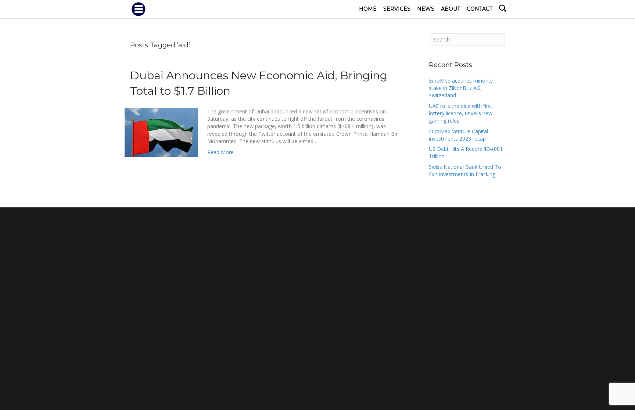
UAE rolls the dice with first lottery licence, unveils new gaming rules (460, 113)
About (450, 9)
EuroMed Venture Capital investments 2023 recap (458, 135)
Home (368, 9)
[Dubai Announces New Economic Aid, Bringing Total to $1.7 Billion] (161, 131)
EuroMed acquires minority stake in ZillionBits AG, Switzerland (461, 88)
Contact (479, 9)
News (425, 9)
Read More (220, 152)
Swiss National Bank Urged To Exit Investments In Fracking (465, 170)
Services (396, 9)
